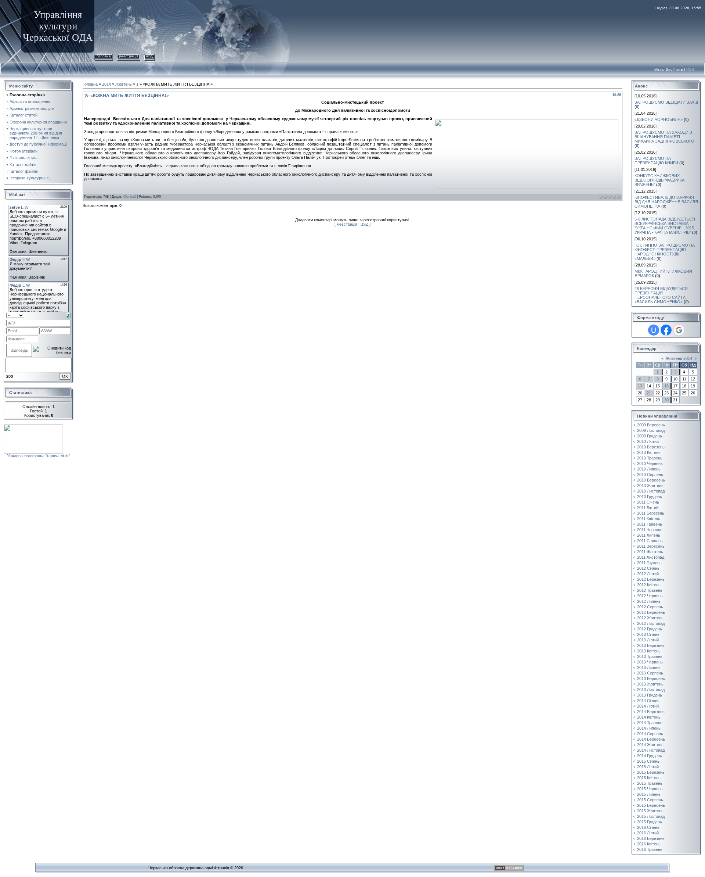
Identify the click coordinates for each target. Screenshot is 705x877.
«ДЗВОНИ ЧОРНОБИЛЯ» (658, 119)
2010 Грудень (649, 496)
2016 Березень (651, 838)
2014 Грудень (649, 755)
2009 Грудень (649, 436)
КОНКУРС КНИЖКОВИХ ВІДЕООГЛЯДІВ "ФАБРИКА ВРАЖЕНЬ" (659, 180)
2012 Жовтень (650, 618)
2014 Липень (649, 728)
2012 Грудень (649, 629)
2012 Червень (650, 596)
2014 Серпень (650, 733)
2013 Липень (649, 667)
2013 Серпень (650, 673)
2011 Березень (650, 513)
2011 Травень (649, 524)
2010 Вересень (651, 480)
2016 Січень (648, 827)
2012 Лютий (648, 574)
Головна (104, 56)
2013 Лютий (648, 640)
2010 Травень (649, 458)
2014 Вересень (651, 739)
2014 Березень (651, 711)
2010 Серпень (650, 474)
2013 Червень (650, 662)
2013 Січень (648, 634)
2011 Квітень (648, 518)
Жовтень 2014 (679, 358)
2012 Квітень (649, 585)
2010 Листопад (651, 491)
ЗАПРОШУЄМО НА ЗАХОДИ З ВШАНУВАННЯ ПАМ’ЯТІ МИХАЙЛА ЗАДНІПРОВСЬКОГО (664, 136)
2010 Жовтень (650, 485)
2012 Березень (651, 579)
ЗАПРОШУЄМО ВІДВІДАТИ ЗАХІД (666, 102)
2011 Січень (648, 502)
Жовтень (123, 84)
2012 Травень (649, 590)
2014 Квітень (649, 717)
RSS (690, 69)
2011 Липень (648, 535)
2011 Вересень (651, 546)
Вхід (149, 56)
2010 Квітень (649, 452)
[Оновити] (68, 315)
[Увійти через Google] (679, 330)
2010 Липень (649, 469)
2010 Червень (650, 463)
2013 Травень (649, 656)
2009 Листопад (651, 430)
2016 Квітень (649, 844)
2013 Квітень (649, 651)
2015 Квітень (649, 778)
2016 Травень (649, 849)
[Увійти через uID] (653, 330)
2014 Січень (648, 700)
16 (666, 386)
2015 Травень (649, 783)
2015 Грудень (649, 822)
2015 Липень (649, 794)
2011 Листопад (650, 557)
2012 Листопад (651, 623)
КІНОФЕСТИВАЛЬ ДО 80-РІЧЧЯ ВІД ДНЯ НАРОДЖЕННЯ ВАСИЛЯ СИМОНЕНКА (666, 201)
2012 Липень (649, 601)
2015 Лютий (648, 767)
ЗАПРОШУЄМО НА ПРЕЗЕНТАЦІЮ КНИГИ (656, 160)
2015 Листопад (651, 816)
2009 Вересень (651, 425)
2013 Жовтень (650, 684)
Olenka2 (129, 196)
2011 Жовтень (650, 552)
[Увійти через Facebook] (666, 330)
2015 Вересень (651, 805)
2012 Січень (648, 568)
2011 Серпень (650, 540)
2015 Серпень (650, 800)
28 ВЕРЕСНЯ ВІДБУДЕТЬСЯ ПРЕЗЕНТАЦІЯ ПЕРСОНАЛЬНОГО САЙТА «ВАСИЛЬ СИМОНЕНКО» (661, 295)
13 (640, 386)
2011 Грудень (649, 563)
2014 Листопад (651, 750)
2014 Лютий (648, 706)
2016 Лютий (648, 833)
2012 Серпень (650, 607)
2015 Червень (650, 789)
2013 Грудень (649, 695)
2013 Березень (651, 645)
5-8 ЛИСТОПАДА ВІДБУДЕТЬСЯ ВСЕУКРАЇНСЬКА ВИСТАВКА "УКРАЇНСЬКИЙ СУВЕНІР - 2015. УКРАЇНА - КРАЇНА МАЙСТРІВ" (664, 226)
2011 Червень (649, 529)
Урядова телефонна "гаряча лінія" (38, 456)
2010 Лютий (648, 441)
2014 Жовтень (650, 744)
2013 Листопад (651, 689)
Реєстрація (128, 56)
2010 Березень (651, 447)
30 (666, 400)
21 (649, 393)
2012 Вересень (651, 612)
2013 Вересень (651, 678)
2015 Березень (651, 772)
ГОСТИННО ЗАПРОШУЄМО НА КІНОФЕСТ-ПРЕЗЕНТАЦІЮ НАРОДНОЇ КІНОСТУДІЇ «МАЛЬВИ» (664, 252)
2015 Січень (648, 761)
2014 (106, 84)
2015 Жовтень (650, 811)
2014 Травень (649, 722)
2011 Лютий (647, 507)
